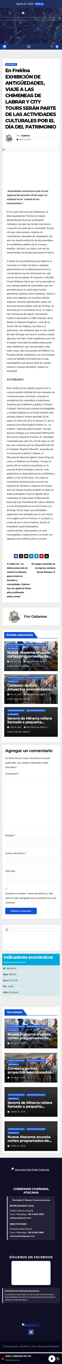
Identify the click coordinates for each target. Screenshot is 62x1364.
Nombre (10, 835)
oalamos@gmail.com (20, 1218)
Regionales (11, 64)
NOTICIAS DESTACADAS (36, 644)
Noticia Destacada (16, 644)
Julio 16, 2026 (17, 1043)
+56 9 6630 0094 (36, 1214)
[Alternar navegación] (29, 46)
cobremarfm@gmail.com (22, 1236)
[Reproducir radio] (51, 1358)
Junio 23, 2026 (18, 1146)
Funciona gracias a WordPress (17, 1346)
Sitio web (10, 871)
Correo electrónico (15, 853)
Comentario (12, 773)
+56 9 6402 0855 (36, 1232)
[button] (52, 46)
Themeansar (53, 1346)
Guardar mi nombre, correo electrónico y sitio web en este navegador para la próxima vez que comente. (30, 898)
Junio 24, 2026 (18, 1112)
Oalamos (25, 135)
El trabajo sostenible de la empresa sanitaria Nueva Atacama (43, 568)
